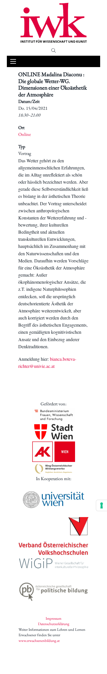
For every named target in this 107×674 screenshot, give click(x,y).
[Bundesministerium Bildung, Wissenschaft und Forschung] (53, 415)
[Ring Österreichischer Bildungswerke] (53, 468)
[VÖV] (53, 536)
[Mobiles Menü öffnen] (13, 61)
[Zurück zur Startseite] (54, 22)
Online (24, 134)
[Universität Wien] (53, 499)
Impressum (53, 618)
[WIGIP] (53, 564)
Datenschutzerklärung (53, 623)
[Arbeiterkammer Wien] (53, 451)
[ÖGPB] (53, 590)
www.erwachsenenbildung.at (39, 640)
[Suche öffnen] (54, 50)
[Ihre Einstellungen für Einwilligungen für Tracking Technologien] (101, 505)
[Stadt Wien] (53, 431)
